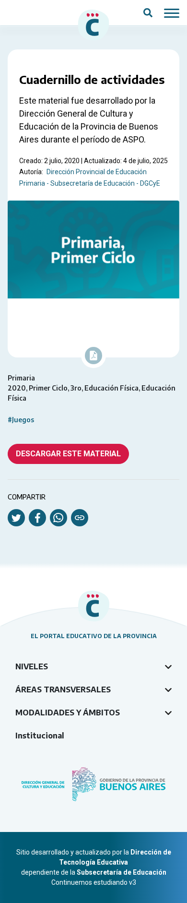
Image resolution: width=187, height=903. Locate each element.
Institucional (39, 735)
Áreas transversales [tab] (63, 689)
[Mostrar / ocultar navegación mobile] (171, 12)
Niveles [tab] (31, 666)
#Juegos (21, 420)
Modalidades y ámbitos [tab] (67, 712)
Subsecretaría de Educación (121, 872)
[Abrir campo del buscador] (148, 13)
